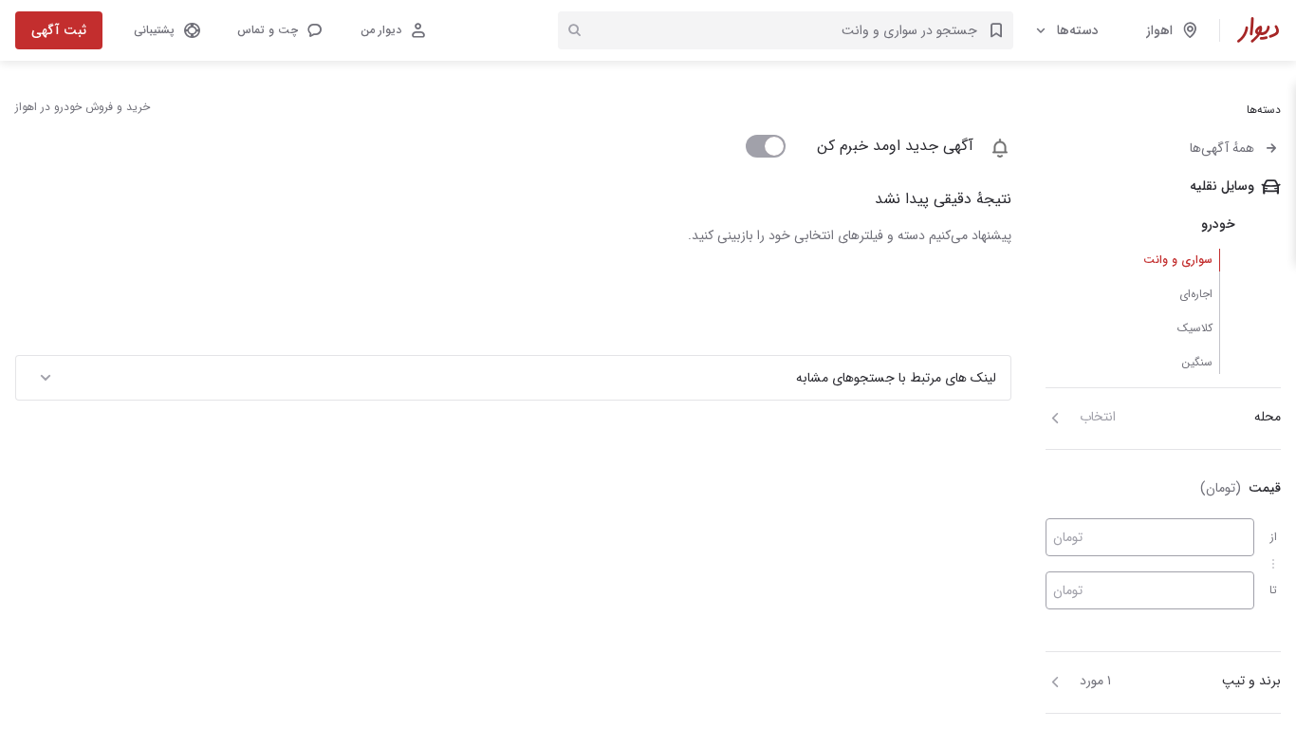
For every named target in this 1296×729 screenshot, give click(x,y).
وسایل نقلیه (1222, 186)
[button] (279, 30)
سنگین (1197, 362)
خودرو (1218, 224)
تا (1273, 590)
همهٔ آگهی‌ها (1222, 148)
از (1273, 537)
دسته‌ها (1078, 30)
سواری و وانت (1178, 260)
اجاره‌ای (1196, 294)
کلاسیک (1195, 328)
